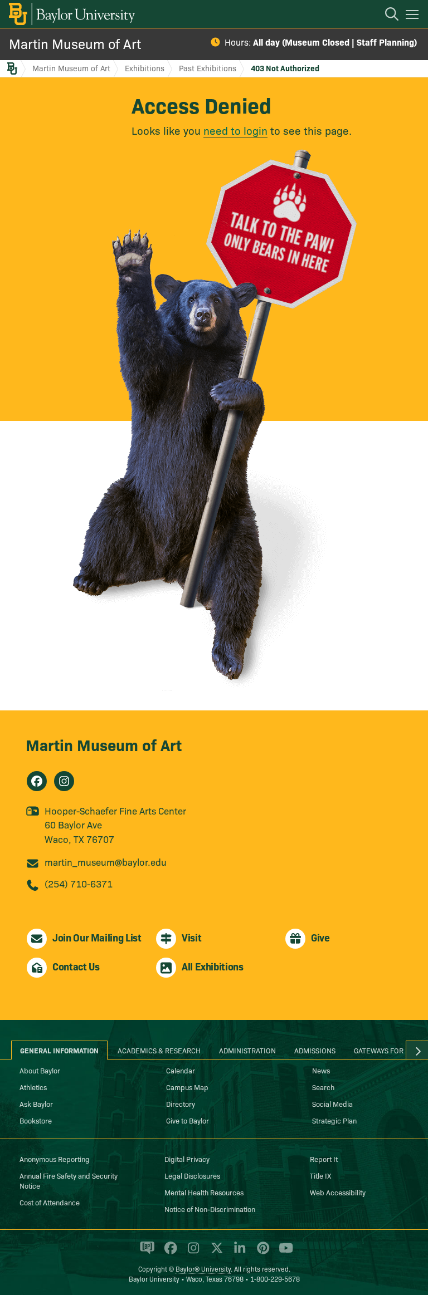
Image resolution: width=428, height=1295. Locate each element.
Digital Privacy (187, 1159)
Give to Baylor (187, 1120)
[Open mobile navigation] (413, 16)
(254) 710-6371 (79, 883)
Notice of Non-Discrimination (209, 1209)
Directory (180, 1103)
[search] (386, 15)
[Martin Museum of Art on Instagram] (64, 781)
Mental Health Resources (204, 1192)
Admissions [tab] (314, 1050)
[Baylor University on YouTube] (283, 1253)
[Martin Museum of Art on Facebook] (37, 781)
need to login (235, 130)
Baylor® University (203, 1268)
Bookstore (36, 1120)
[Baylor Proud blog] (145, 1253)
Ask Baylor (36, 1103)
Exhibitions (144, 67)
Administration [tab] (247, 1050)
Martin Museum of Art (75, 43)
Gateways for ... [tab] (383, 1050)
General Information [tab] (59, 1050)
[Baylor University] (71, 14)
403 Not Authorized (285, 67)
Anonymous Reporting (55, 1159)
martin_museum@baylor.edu (106, 861)
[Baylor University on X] (214, 1253)
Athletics (33, 1087)
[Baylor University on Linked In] (237, 1253)
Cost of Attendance (50, 1202)
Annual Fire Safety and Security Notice (69, 1180)
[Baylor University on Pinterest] (261, 1253)
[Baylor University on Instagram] (191, 1253)
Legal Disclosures (192, 1175)
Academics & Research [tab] (159, 1050)
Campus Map (187, 1087)
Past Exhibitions (207, 67)
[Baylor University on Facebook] (168, 1253)
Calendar (180, 1070)
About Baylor (40, 1070)
